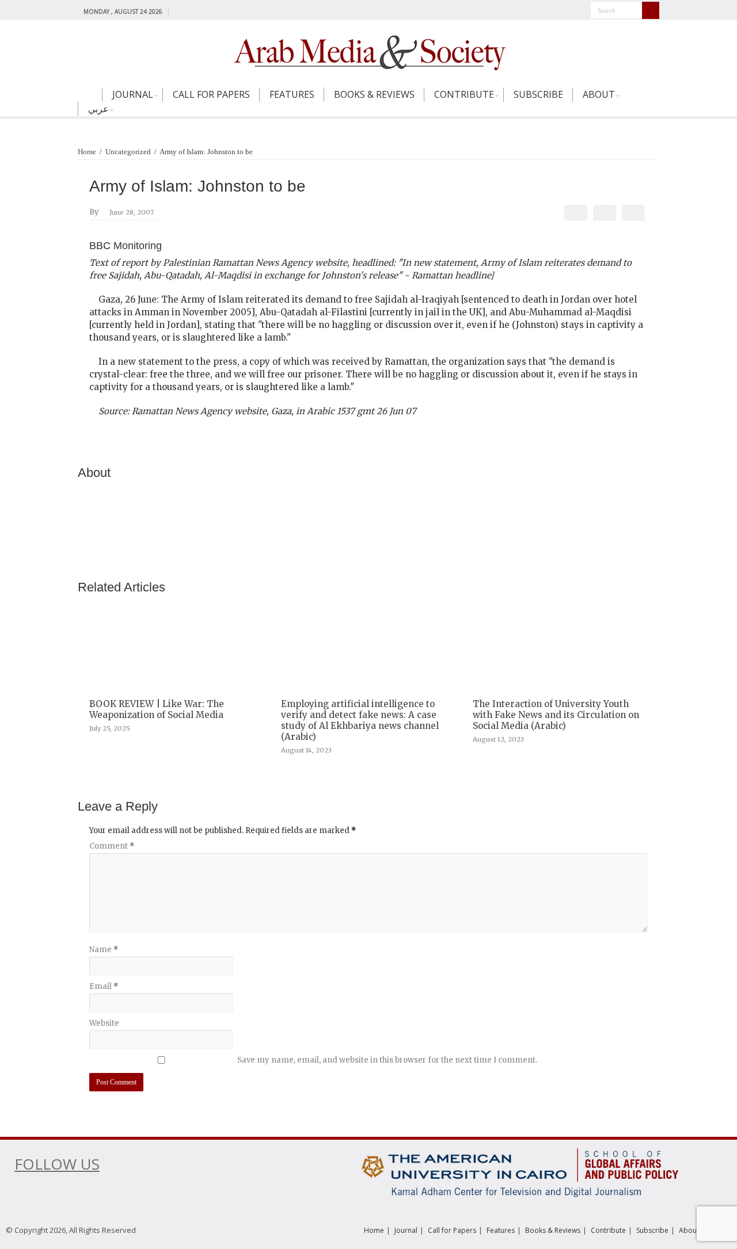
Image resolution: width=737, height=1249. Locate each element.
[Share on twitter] (605, 213)
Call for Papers (211, 94)
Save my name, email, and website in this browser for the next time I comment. (387, 1060)
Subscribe (538, 94)
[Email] (634, 213)
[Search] (650, 10)
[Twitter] (191, 11)
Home (90, 99)
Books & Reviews (374, 94)
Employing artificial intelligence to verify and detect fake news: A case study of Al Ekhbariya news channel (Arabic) (360, 720)
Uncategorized (128, 151)
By (94, 212)
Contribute (464, 94)
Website (104, 1023)
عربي (98, 108)
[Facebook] (180, 11)
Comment (111, 846)
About (599, 94)
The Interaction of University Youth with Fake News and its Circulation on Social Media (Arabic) (556, 714)
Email (103, 986)
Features (291, 94)
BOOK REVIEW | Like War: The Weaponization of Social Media (156, 709)
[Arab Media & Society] (368, 51)
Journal (132, 94)
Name (103, 949)
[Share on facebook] (576, 213)
